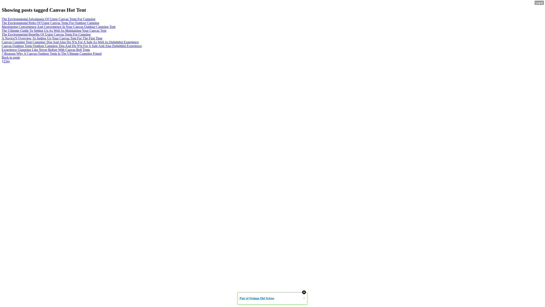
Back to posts (11, 57)
